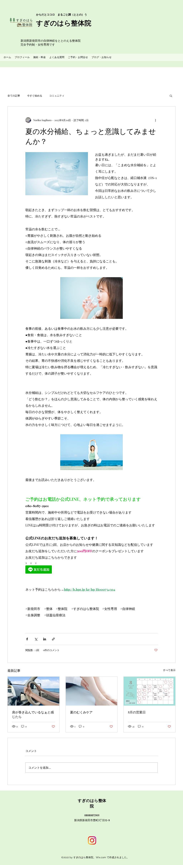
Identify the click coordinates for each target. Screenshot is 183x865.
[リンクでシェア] (53, 639)
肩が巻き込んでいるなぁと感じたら (33, 714)
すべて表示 (169, 670)
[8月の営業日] (149, 691)
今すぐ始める (34, 95)
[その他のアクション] (155, 120)
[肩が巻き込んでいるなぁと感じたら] (33, 691)
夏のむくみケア (81, 712)
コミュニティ (56, 95)
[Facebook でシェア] (27, 639)
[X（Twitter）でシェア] (36, 639)
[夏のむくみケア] (91, 691)
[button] (171, 95)
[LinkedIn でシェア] (44, 639)
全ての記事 (14, 95)
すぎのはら (88, 800)
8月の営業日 (137, 712)
